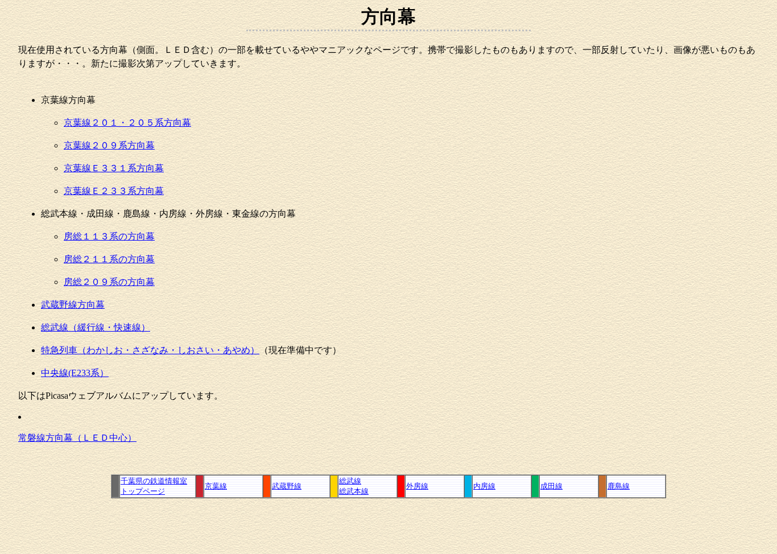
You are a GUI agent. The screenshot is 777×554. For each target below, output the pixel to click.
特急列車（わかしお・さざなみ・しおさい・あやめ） (150, 350)
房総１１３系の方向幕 (109, 236)
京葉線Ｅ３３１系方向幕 (114, 168)
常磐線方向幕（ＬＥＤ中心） (77, 438)
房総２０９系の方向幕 (109, 282)
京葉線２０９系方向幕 (109, 145)
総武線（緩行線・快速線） (95, 327)
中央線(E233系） (75, 373)
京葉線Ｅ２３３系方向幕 (114, 191)
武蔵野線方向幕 (73, 304)
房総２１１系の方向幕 (109, 259)
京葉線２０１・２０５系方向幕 (127, 122)
